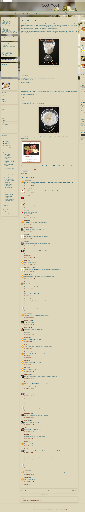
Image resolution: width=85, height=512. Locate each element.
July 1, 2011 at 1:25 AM (29, 310)
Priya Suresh (27, 313)
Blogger (65, 509)
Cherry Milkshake (8, 204)
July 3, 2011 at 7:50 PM (29, 417)
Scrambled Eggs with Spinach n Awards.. (8, 175)
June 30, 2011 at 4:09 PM (29, 200)
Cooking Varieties (12, 82)
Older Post (74, 491)
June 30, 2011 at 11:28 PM (29, 288)
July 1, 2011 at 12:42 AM (29, 296)
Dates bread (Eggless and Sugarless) (9, 185)
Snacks (82, 121)
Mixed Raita (6, 189)
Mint (3, 114)
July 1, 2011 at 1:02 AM (29, 303)
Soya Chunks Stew (6, 48)
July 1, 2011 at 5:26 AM (29, 341)
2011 (5, 139)
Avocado (4, 97)
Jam (82, 100)
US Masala (26, 215)
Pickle (82, 112)
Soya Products (5, 124)
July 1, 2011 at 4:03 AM (29, 324)
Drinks (26, 173)
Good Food (50, 6)
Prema (25, 220)
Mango (3, 111)
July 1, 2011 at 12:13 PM (29, 371)
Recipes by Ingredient (39, 13)
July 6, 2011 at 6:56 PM (29, 481)
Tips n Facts (52, 13)
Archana (26, 392)
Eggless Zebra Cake (6, 20)
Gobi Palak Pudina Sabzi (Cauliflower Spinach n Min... (9, 161)
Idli (81, 96)
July (6, 150)
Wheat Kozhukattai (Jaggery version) (8, 206)
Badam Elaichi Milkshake (7, 155)
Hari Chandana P (28, 351)
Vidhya (25, 427)
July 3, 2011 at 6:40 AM (29, 403)
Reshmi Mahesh (27, 227)
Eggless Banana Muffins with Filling (9, 28)
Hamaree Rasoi (27, 248)
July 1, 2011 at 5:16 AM (29, 334)
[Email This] (23, 171)
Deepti (25, 281)
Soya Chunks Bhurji (6, 51)
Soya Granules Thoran (6, 55)
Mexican (82, 104)
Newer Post (24, 491)
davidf (57, 509)
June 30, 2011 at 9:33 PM (29, 264)
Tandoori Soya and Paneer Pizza (8, 46)
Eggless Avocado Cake (6, 22)
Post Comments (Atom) (52, 494)
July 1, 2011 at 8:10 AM (29, 357)
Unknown (26, 180)
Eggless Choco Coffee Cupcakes (8, 25)
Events (82, 93)
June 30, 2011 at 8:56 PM (29, 238)
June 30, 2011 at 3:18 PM (29, 193)
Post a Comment (26, 484)
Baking (82, 77)
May (6, 209)
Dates (3, 105)
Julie (25, 203)
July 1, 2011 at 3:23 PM (29, 378)
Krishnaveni (26, 463)
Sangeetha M (27, 189)
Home (5, 13)
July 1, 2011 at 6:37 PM (29, 388)
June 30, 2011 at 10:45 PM (29, 278)
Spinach (3, 126)
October (6, 145)
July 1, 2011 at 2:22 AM (29, 317)
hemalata (26, 399)
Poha (3, 122)
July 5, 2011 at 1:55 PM (29, 453)
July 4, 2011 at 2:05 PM (29, 424)
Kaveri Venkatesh (28, 306)
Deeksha (26, 367)
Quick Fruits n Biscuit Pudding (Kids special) (9, 168)
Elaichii (25, 260)
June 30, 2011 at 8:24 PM (29, 231)
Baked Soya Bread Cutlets (7, 53)
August (6, 149)
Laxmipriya (26, 337)
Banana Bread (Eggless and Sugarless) (9, 32)
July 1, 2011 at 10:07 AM (29, 364)
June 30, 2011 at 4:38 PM (29, 207)
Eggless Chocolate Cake (6, 30)
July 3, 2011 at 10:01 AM (29, 410)
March (6, 213)
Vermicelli (4, 131)
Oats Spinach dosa (8, 187)
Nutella (3, 116)
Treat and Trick (27, 299)
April (6, 211)
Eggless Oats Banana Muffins (7, 27)
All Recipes (14, 13)
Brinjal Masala (7, 182)
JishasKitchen (27, 374)
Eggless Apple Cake (6, 24)
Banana (3, 99)
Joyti (25, 448)
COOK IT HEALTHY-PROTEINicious (63, 137)
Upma (82, 127)
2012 (5, 137)
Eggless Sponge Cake (6, 29)
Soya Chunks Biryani (6, 50)
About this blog (63, 13)
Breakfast (83, 79)
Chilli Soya (4, 54)
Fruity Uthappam (7, 192)
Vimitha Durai (27, 274)
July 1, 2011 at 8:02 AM (29, 348)
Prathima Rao (27, 327)
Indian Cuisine (27, 355)
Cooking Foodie (27, 320)
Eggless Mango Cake (6, 21)
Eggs (3, 107)
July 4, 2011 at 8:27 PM (29, 431)
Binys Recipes (27, 406)
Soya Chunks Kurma (6, 47)
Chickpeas (4, 101)
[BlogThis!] (24, 171)
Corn (3, 103)
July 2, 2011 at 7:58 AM (29, 396)
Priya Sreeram (27, 413)
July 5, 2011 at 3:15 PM (29, 460)
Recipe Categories (25, 13)
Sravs (25, 234)
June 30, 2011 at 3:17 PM (29, 185)
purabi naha (26, 434)
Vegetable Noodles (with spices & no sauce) (9, 200)
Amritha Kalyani (27, 196)
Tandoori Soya (5, 45)
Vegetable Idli (7, 190)
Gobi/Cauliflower (5, 109)
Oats (3, 118)
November (7, 143)
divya (25, 241)
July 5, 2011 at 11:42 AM (29, 445)
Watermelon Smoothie (8, 194)
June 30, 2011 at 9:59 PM (29, 271)
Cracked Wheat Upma (8, 170)
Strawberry (4, 128)
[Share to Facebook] (26, 171)
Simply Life (26, 420)
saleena (25, 344)
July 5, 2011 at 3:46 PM (29, 467)
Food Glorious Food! (28, 267)
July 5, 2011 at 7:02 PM (29, 474)
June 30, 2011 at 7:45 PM (29, 217)
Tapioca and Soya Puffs (6, 52)
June (6, 152)
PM (25, 292)
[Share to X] (25, 171)
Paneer (3, 120)
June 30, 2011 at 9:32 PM (29, 257)
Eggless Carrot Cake (6, 23)
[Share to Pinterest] (28, 171)
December (7, 141)
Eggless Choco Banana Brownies (8, 31)
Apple (3, 95)
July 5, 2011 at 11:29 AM (29, 438)
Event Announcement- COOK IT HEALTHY (9, 180)
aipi (25, 210)
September (7, 147)
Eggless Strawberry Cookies (8, 172)
